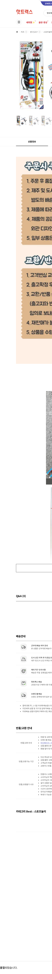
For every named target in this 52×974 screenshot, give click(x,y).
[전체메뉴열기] (19, 22)
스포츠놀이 (47, 32)
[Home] (17, 32)
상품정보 (32, 141)
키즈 (22, 32)
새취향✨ (30, 22)
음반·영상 (43, 22)
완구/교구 (34, 32)
